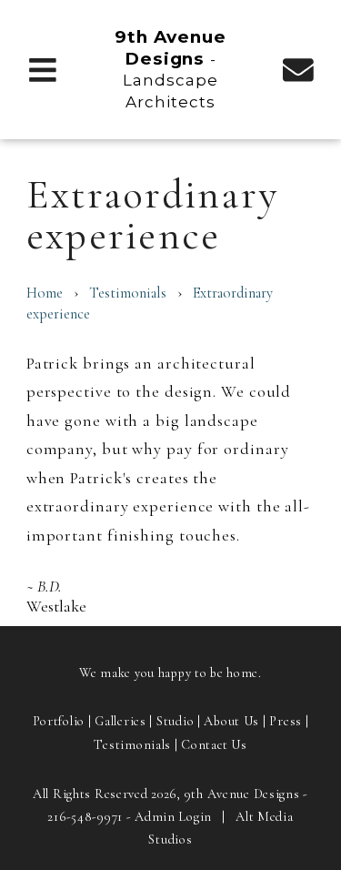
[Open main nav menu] (43, 69)
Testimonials (127, 293)
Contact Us (213, 745)
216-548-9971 (85, 816)
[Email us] (298, 69)
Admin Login (173, 816)
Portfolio (59, 721)
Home (44, 293)
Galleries (120, 721)
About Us (231, 721)
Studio (175, 721)
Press (285, 721)
